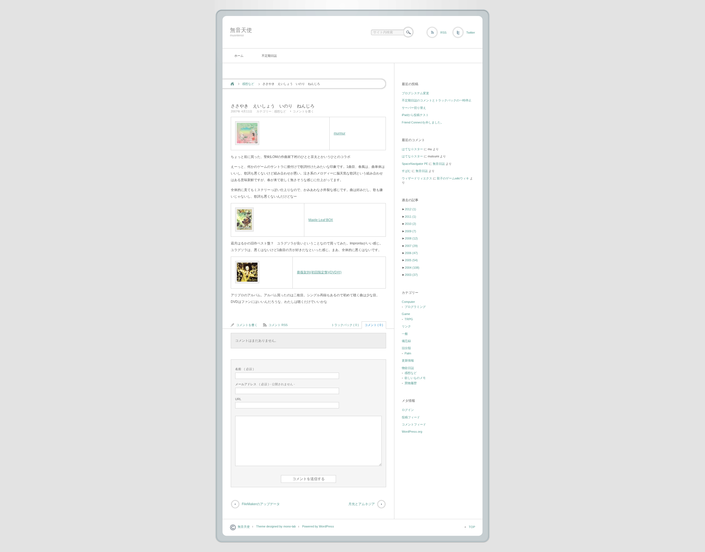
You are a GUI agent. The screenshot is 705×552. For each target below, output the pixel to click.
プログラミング (415, 306)
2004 (412, 267)
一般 (405, 333)
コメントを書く (303, 111)
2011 (410, 216)
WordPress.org (412, 431)
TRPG (409, 319)
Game (406, 314)
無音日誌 (439, 163)
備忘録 (406, 341)
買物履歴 (411, 383)
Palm (408, 353)
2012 (410, 209)
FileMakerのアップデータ (261, 504)
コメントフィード (414, 424)
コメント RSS (278, 325)
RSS (443, 32)
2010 (410, 223)
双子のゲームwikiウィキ (453, 178)
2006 (411, 253)
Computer (408, 301)
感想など (248, 83)
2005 (411, 260)
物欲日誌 (408, 368)
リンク (406, 326)
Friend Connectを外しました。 (423, 122)
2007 (411, 245)
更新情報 (408, 360)
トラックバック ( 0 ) (345, 325)
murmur (339, 133)
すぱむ (406, 171)
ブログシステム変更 (415, 93)
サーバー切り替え (414, 107)
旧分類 (406, 348)
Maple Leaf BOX (320, 220)
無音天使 (241, 30)
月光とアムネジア (361, 504)
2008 (411, 238)
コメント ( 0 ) (374, 325)
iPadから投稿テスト (415, 115)
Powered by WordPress (318, 526)
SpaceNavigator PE (415, 163)
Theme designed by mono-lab (276, 526)
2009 (410, 231)
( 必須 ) (244, 369)
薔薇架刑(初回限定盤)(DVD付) (319, 272)
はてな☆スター (412, 149)
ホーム (238, 55)
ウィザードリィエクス (417, 178)
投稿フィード (411, 417)
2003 (411, 274)
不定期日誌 (269, 55)
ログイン (408, 409)
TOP (472, 527)
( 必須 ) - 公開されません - (265, 384)
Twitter (470, 32)
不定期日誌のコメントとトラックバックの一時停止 (436, 100)
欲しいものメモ (415, 377)
